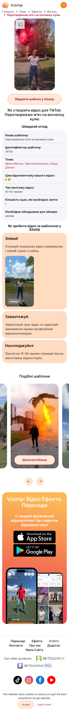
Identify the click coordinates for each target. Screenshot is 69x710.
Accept (26, 704)
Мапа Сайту (34, 650)
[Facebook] (40, 680)
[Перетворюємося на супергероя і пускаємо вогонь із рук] (22, 596)
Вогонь (52, 11)
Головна (8, 11)
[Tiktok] (18, 680)
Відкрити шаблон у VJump (34, 99)
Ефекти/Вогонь (14, 163)
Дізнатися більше (34, 460)
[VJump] (12, 5)
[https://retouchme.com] (50, 658)
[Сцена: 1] (19, 281)
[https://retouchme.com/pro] (34, 666)
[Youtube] (51, 680)
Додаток (53, 645)
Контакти (16, 645)
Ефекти (37, 11)
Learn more (44, 704)
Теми (22, 11)
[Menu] (64, 5)
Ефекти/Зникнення (37, 163)
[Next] (40, 481)
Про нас (35, 645)
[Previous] (28, 481)
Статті (54, 641)
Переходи (18, 641)
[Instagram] (29, 680)
